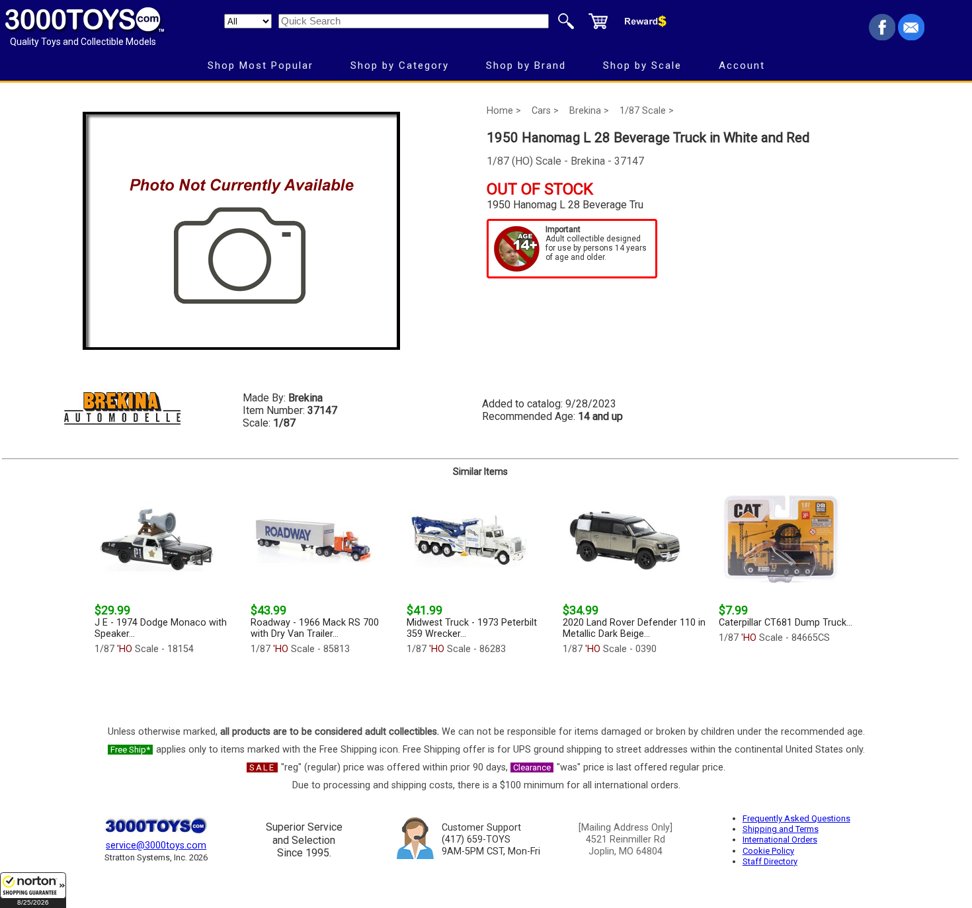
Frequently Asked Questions (796, 818)
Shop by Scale (642, 65)
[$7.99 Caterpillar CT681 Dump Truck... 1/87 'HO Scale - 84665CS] (793, 687)
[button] (33, 890)
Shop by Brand (526, 65)
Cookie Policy (768, 851)
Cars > (545, 110)
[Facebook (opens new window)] (882, 36)
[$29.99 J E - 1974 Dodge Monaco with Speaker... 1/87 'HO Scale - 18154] (168, 687)
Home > (504, 110)
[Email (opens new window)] (911, 36)
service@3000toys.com (156, 845)
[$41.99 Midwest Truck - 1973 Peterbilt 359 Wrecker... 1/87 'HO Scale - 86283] (480, 687)
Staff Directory (770, 861)
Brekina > (589, 110)
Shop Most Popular (260, 65)
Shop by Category (399, 65)
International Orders (780, 840)
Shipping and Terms (781, 829)
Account (742, 65)
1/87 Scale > (647, 110)
